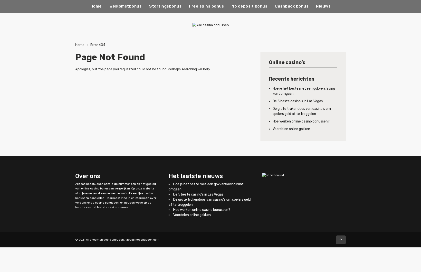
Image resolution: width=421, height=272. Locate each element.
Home (96, 6)
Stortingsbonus (165, 6)
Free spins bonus (206, 6)
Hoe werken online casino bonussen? (301, 121)
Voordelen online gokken (291, 129)
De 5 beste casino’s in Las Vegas (298, 101)
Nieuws (323, 6)
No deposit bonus (249, 6)
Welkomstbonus (125, 6)
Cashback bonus (291, 6)
